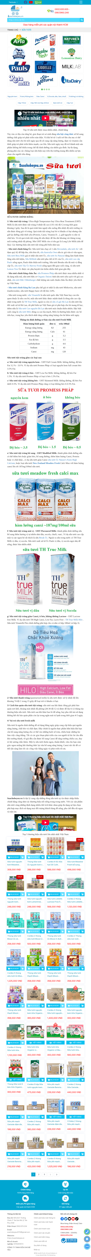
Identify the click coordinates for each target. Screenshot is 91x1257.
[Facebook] (26, 2)
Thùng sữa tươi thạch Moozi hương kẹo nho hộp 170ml (14, 1012)
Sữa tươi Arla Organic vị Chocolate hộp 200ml (33, 1048)
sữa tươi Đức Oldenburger (24, 280)
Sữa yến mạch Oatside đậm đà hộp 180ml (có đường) (14, 1123)
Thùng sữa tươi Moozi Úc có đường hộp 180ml (15, 937)
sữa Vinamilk (34, 295)
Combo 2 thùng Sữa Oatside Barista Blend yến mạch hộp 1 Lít (75, 1086)
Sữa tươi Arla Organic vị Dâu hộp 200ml (53, 1048)
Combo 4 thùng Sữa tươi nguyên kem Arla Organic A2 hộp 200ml (54, 1012)
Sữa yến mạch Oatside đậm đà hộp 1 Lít (54, 1123)
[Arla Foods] (19, 40)
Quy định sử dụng (40, 1245)
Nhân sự (37, 1250)
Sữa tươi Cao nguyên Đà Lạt (31, 308)
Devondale (62, 249)
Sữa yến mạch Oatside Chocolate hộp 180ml (73, 1160)
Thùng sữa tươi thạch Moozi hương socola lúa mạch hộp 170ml (74, 974)
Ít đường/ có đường (76, 96)
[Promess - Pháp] (45, 40)
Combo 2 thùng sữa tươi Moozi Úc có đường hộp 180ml (35, 937)
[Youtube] (32, 2)
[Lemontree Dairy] (71, 53)
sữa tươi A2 (73, 249)
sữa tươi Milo (25, 312)
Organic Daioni (45, 276)
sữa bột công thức (65, 134)
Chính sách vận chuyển (42, 1233)
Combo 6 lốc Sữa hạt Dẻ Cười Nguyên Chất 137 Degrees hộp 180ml (55, 863)
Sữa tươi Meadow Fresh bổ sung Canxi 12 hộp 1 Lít (75, 863)
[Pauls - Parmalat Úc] (19, 67)
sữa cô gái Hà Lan (60, 302)
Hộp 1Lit (70, 103)
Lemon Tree (12, 269)
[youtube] (73, 1219)
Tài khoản (12, 2)
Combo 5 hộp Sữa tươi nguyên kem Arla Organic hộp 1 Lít (35, 1086)
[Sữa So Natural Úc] (45, 80)
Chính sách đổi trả (40, 1241)
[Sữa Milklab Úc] (71, 67)
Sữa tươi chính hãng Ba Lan (22, 287)
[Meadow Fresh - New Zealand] (45, 53)
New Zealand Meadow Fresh (46, 463)
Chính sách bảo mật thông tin (44, 1218)
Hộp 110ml (22, 103)
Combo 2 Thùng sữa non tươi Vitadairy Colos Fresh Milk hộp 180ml (74, 937)
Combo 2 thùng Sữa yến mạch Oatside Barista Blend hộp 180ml (34, 1160)
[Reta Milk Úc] (19, 80)
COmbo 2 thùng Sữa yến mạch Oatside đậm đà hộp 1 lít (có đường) (74, 1123)
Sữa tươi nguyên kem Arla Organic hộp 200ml (74, 1012)
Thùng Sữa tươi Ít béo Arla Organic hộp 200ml (15, 1086)
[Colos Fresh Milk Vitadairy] (71, 80)
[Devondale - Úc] (19, 53)
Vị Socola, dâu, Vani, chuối (56, 96)
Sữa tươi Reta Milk (16, 255)
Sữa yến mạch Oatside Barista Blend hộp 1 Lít (54, 1086)
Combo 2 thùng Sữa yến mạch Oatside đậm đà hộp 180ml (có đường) (34, 1123)
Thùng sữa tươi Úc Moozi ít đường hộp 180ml (55, 937)
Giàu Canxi (40, 96)
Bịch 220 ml (57, 103)
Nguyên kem (12, 96)
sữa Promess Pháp (46, 273)
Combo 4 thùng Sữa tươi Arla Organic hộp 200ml (14, 1049)
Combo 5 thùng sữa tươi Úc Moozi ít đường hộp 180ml (15, 974)
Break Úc (43, 537)
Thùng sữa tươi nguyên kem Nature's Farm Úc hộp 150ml (14, 900)
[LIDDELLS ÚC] (45, 67)
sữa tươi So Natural (56, 255)
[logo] (15, 11)
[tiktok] (76, 1219)
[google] (69, 1219)
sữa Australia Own (48, 252)
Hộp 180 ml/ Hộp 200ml (40, 103)
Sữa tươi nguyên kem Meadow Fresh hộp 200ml (14, 863)
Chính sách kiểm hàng (41, 1237)
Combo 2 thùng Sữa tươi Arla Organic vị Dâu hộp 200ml (74, 1048)
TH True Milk (30, 302)
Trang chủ (12, 30)
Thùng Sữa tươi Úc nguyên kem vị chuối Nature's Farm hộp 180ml (35, 863)
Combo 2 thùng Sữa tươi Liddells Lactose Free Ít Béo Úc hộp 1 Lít (74, 900)
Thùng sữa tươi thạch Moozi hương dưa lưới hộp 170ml (34, 974)
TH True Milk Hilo (74, 619)
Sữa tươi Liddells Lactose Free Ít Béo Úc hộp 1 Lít (54, 900)
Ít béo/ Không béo (26, 96)
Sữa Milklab (31, 259)
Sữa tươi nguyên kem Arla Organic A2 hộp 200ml (34, 1012)
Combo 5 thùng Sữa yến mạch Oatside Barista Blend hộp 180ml (54, 1160)
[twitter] (65, 1219)
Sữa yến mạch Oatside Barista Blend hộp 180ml (14, 1160)
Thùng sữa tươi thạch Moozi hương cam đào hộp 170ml (54, 974)
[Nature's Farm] (71, 40)
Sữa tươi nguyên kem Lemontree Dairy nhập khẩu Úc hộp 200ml (34, 900)
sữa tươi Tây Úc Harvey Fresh (28, 265)
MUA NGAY (14, 857)
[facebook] (62, 1219)
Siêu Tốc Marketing (49, 1255)
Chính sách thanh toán (42, 1229)
